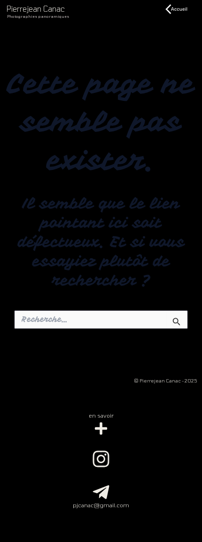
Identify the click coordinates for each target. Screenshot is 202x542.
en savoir (101, 415)
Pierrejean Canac (36, 8)
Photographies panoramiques (38, 16)
